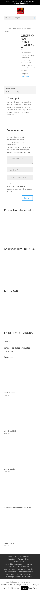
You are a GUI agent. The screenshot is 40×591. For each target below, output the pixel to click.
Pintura (18, 556)
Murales (26, 556)
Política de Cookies (26, 572)
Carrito (30, 569)
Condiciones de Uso (24, 574)
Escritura (12, 567)
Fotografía (28, 564)
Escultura (11, 559)
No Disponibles (23, 567)
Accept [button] (24, 588)
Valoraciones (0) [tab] (12, 92)
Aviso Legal (10, 574)
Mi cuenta (21, 569)
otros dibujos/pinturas (13, 564)
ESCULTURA (12, 29)
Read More (32, 588)
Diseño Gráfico (19, 562)
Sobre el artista (9, 569)
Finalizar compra (10, 572)
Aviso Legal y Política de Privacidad (19, 577)
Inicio (5, 29)
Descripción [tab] (10, 88)
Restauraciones (23, 559)
